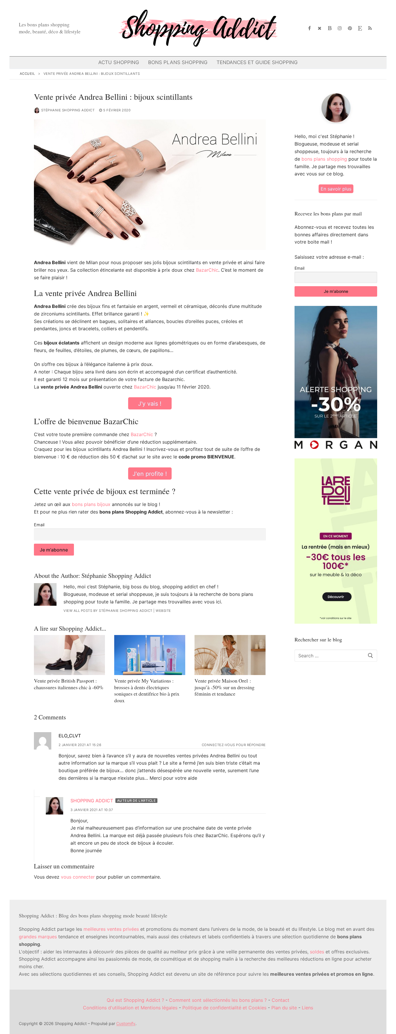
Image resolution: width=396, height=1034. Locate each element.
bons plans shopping (324, 159)
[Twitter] (319, 28)
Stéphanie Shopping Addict (68, 110)
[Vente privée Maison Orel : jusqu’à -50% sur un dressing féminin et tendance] (230, 655)
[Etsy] (360, 28)
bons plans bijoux (91, 504)
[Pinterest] (350, 28)
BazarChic (207, 270)
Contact (280, 1000)
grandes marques (38, 936)
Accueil (27, 74)
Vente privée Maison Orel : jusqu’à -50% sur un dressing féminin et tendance (225, 687)
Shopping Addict (91, 800)
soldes (317, 952)
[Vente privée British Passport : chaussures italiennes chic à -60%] (69, 655)
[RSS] (370, 28)
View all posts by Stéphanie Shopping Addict (107, 611)
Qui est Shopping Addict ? (135, 1000)
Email (39, 524)
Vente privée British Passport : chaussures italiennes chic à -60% (68, 684)
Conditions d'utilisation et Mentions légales (130, 1008)
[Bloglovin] (330, 28)
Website (163, 611)
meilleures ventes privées (111, 929)
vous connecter (78, 877)
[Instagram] (340, 28)
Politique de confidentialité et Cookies (224, 1008)
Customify (125, 1023)
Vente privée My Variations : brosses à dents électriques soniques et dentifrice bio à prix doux (146, 690)
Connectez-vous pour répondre (234, 745)
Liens (307, 1008)
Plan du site (284, 1008)
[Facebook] (310, 28)
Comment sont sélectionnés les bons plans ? (218, 1000)
